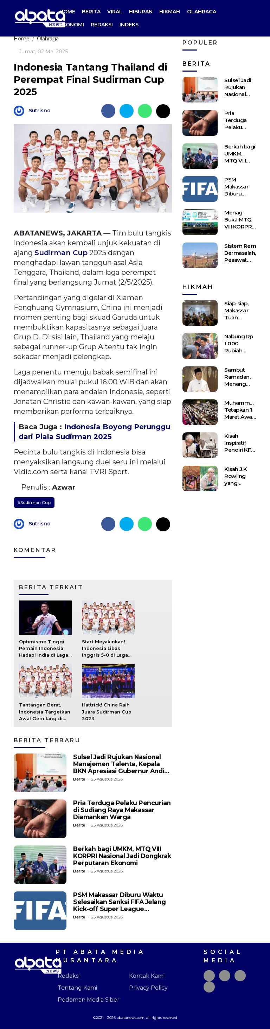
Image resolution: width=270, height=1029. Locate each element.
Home (67, 11)
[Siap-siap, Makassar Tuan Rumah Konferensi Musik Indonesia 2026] (200, 313)
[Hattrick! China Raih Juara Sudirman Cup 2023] (108, 680)
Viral (114, 11)
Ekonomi (71, 24)
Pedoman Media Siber (89, 999)
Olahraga (201, 11)
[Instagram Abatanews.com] (240, 975)
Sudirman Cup (61, 252)
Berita (91, 11)
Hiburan (141, 11)
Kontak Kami (147, 975)
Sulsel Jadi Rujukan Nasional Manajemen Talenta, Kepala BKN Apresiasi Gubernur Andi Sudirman (118, 767)
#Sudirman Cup (34, 502)
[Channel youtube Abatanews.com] (209, 987)
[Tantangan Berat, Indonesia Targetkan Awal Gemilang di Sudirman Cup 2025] (45, 680)
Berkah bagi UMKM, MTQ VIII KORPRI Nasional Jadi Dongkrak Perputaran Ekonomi (122, 856)
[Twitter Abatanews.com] (225, 975)
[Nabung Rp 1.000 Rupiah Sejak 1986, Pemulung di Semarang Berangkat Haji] (200, 346)
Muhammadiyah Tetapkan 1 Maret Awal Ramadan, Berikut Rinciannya (245, 420)
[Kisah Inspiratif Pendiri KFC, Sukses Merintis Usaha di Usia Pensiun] (200, 445)
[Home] (251, 18)
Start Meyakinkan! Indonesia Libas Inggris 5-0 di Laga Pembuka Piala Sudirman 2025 (105, 655)
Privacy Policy (148, 987)
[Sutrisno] (21, 110)
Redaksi (102, 24)
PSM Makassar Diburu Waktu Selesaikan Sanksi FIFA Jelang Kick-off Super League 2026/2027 (119, 905)
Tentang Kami (77, 987)
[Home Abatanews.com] (40, 17)
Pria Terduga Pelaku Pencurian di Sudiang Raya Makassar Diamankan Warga (122, 810)
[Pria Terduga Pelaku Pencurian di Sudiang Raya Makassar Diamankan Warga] (40, 818)
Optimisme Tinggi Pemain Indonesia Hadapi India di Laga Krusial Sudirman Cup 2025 (43, 655)
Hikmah (169, 11)
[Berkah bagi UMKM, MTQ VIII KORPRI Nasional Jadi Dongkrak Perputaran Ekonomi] (40, 864)
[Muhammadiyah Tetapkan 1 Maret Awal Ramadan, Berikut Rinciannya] (200, 412)
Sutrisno (40, 110)
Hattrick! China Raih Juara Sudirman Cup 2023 (106, 711)
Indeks (129, 24)
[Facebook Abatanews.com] (209, 975)
